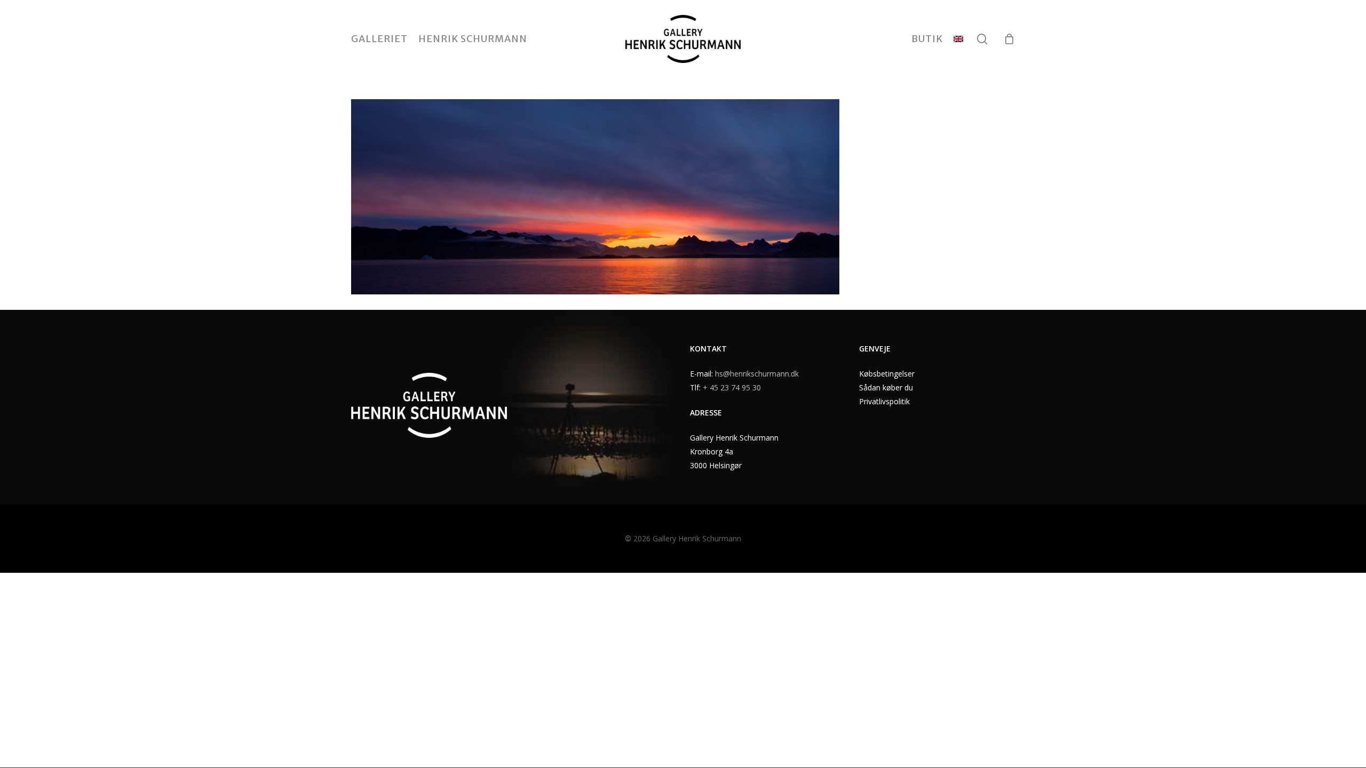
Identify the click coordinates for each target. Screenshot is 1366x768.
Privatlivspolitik (884, 401)
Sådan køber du (886, 387)
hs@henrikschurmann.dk (757, 374)
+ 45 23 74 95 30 (732, 387)
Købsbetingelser (887, 374)
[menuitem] (958, 39)
